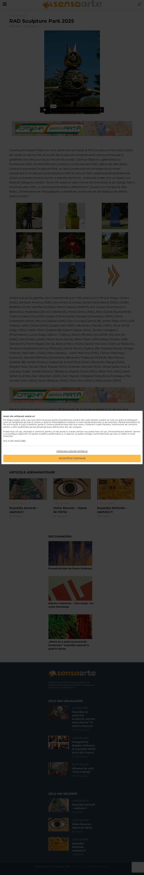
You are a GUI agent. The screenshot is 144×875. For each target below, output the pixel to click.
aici (23, 441)
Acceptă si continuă (72, 458)
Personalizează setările (72, 451)
